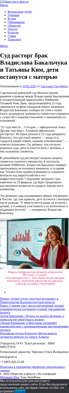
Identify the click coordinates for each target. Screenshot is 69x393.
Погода (12, 29)
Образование (16, 22)
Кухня (12, 18)
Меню (4, 5)
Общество (14, 25)
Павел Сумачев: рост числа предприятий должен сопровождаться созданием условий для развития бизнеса (32, 309)
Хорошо (20, 391)
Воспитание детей (20, 11)
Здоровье (14, 15)
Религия (13, 32)
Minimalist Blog (10, 377)
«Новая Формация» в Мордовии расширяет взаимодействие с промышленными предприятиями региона (34, 326)
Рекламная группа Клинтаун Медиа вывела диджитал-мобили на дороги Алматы (28, 335)
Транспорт (14, 39)
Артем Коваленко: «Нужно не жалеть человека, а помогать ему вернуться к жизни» (32, 317)
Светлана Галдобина (54, 86)
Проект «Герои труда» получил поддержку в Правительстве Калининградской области (29, 300)
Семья (12, 36)
